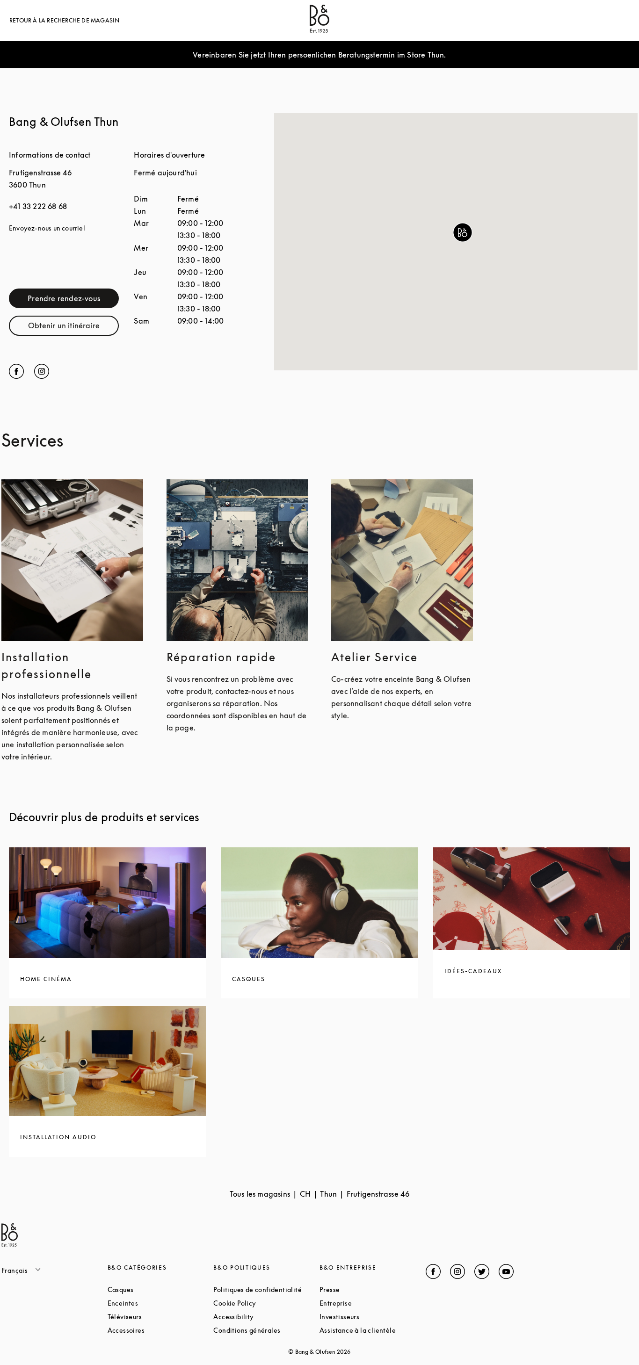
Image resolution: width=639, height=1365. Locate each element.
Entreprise (371, 1303)
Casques (156, 1289)
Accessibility (266, 1317)
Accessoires (161, 1330)
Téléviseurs (160, 1317)
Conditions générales (266, 1330)
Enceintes (158, 1303)
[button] (462, 232)
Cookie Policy (266, 1303)
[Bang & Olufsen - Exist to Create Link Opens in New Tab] (319, 30)
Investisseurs (373, 1317)
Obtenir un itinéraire (73, 327)
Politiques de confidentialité (266, 1289)
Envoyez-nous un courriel (47, 228)
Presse (365, 1289)
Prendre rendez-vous (73, 300)
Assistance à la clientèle (373, 1330)
